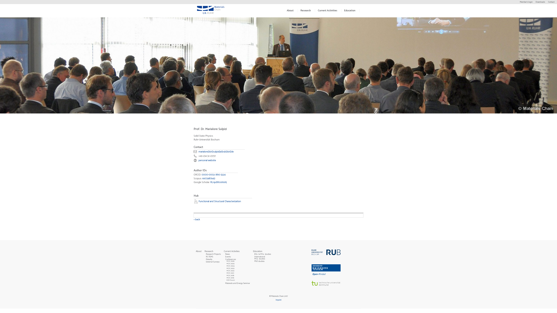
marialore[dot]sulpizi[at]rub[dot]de (216, 152)
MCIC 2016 (230, 277)
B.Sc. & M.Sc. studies (262, 254)
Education (349, 11)
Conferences (230, 259)
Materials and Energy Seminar (237, 283)
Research (306, 11)
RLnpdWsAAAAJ (218, 182)
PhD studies (259, 261)
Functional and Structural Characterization (220, 201)
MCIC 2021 (230, 273)
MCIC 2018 (230, 275)
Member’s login (526, 2)
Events (228, 256)
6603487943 (208, 178)
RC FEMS (209, 256)
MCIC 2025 (230, 263)
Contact (551, 2)
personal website (207, 160)
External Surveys (212, 261)
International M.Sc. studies (259, 257)
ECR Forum (231, 280)
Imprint (278, 300)
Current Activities (327, 11)
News (227, 254)
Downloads (540, 2)
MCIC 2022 (230, 270)
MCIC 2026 (230, 261)
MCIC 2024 (231, 265)
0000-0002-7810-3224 (214, 175)
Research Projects (213, 254)
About (290, 11)
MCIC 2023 (230, 268)
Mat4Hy (209, 259)
